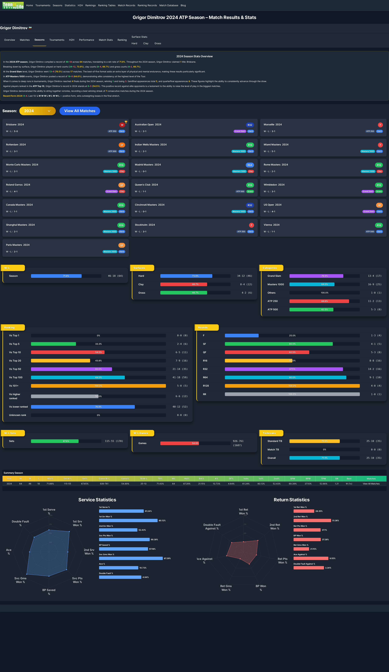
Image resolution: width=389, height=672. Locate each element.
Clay (145, 43)
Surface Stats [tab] (139, 36)
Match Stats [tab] (106, 39)
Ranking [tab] (122, 39)
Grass (158, 43)
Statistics (70, 5)
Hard (134, 43)
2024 (29, 111)
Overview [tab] (9, 39)
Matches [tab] (25, 39)
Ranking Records (147, 5)
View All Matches (79, 111)
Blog (183, 5)
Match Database (168, 5)
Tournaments (42, 5)
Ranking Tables (106, 5)
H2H (80, 5)
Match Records (126, 5)
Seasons (57, 5)
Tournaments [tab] (56, 39)
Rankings (90, 5)
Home (29, 5)
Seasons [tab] (39, 39)
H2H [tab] (71, 39)
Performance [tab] (86, 39)
